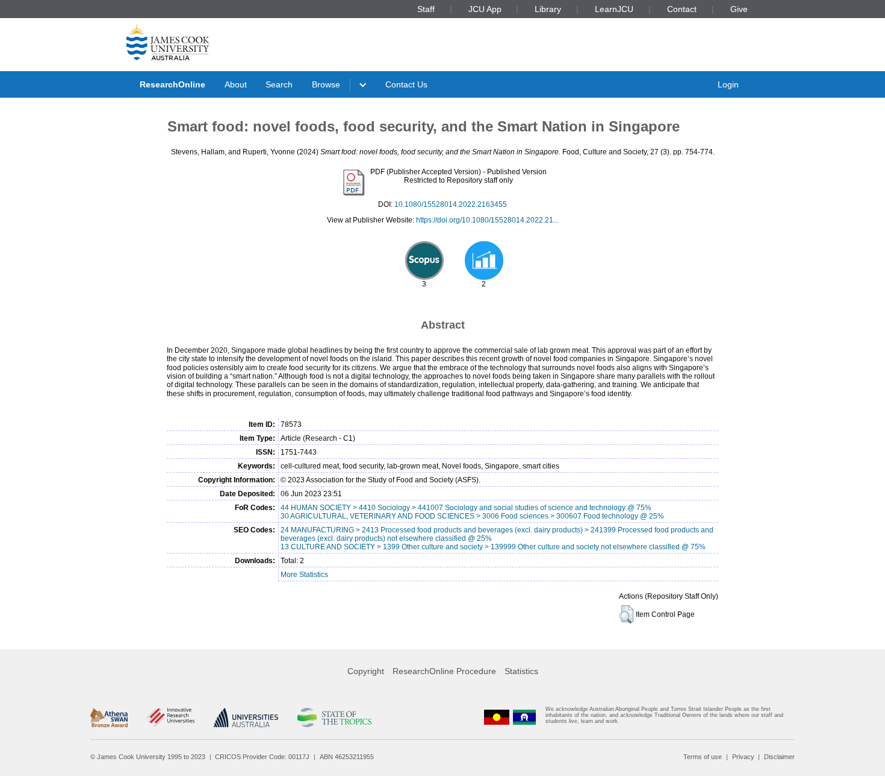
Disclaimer (779, 756)
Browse (326, 84)
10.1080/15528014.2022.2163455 (450, 204)
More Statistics (304, 574)
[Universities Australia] (246, 717)
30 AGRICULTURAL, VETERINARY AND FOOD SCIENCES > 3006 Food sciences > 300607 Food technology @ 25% (472, 516)
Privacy (743, 756)
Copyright (365, 671)
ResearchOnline (172, 84)
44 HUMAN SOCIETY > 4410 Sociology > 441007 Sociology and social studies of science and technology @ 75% (466, 507)
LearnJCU (614, 9)
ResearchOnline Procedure (444, 671)
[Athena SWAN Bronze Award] (109, 717)
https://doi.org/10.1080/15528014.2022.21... (487, 220)
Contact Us (406, 84)
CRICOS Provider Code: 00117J (262, 756)
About (236, 84)
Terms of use (702, 756)
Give (739, 9)
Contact (682, 9)
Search (279, 84)
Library (548, 9)
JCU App (485, 9)
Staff (426, 9)
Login (728, 84)
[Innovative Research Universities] (170, 717)
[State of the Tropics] (334, 717)
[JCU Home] (168, 41)
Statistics (521, 671)
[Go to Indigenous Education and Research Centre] (496, 718)
